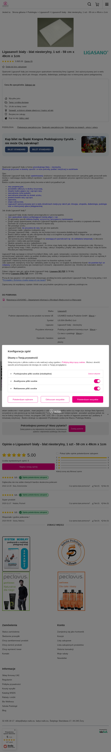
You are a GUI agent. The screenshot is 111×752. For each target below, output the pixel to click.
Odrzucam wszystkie (55, 399)
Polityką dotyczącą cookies (73, 362)
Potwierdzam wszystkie (87, 399)
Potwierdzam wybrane (23, 399)
